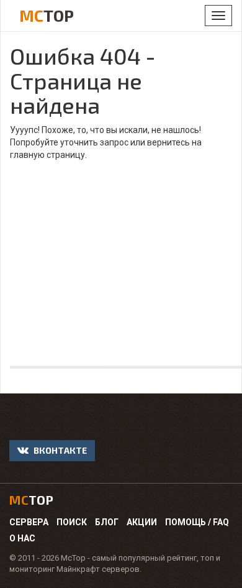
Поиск (71, 522)
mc (31, 499)
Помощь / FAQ (197, 522)
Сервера (28, 522)
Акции (142, 522)
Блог (107, 522)
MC (46, 15)
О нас (22, 538)
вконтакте (59, 450)
